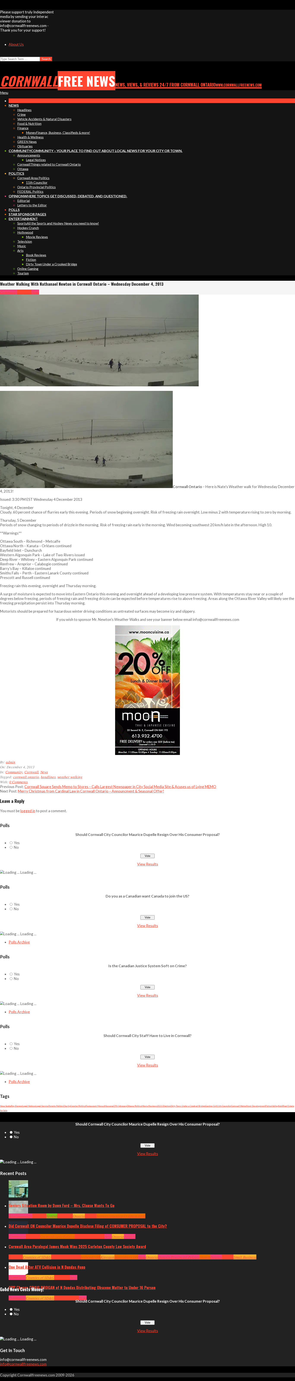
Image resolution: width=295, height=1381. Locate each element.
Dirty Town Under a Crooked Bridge (188, 1106)
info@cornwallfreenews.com (23, 1364)
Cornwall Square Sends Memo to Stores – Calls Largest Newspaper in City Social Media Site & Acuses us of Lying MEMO (120, 786)
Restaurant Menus (95, 1106)
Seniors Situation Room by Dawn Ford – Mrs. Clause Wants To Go (61, 1205)
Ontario (79, 1215)
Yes (17, 842)
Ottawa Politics (134, 1106)
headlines (48, 776)
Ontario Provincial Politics (178, 1256)
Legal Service (42, 1106)
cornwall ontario (26, 776)
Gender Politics (78, 1106)
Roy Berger (16, 1106)
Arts (12, 1215)
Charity (66, 1106)
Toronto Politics (56, 1106)
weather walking (69, 776)
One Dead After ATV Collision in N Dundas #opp (47, 1267)
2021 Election (164, 1106)
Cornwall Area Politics (57, 1236)
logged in (27, 811)
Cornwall (24, 292)
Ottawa (204, 1256)
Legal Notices (29, 1106)
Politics (129, 1236)
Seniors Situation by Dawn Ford (121, 1215)
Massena (108, 1106)
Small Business (244, 1256)
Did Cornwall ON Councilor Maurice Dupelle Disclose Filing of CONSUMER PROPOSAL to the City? (88, 1226)
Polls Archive (19, 942)
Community (8, 292)
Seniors (91, 1215)
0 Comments (18, 781)
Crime (58, 1297)
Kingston (107, 1256)
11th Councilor (224, 1106)
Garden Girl (211, 1106)
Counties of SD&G (37, 1256)
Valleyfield (277, 1106)
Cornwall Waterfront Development (248, 1106)
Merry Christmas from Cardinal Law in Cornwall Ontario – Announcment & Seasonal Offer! (91, 791)
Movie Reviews (149, 1106)
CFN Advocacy (120, 1106)
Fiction (268, 1106)
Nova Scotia (5, 1106)
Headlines (65, 1215)
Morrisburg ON (126, 1256)
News (35, 292)
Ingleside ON (91, 1256)
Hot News (97, 1236)
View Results (147, 864)
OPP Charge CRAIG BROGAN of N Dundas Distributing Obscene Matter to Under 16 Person (82, 1287)
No (16, 847)
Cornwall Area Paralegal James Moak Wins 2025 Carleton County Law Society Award (77, 1246)
